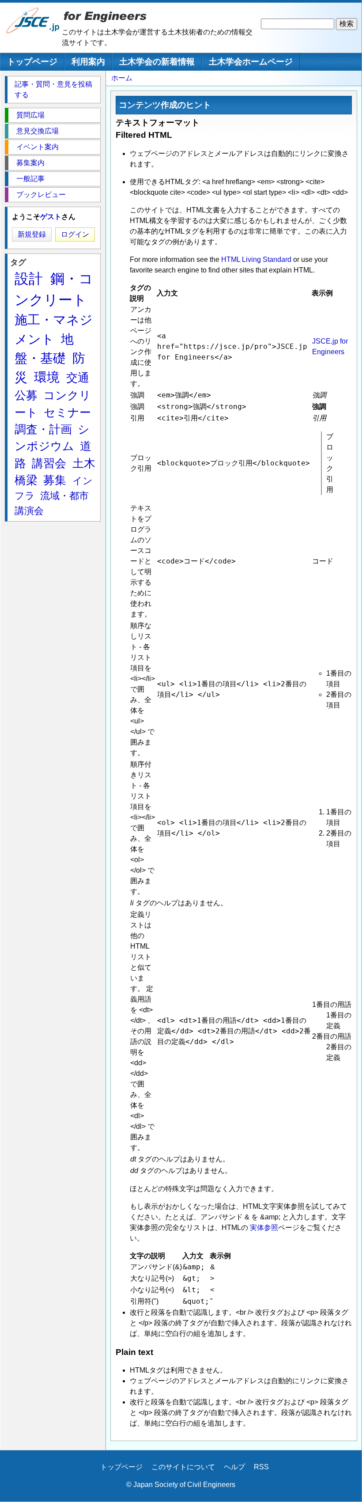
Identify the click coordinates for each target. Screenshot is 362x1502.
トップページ (32, 61)
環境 (47, 377)
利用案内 (88, 61)
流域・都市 (64, 495)
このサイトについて (183, 1467)
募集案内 (30, 162)
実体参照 (264, 1227)
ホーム (121, 78)
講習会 (49, 463)
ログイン (75, 234)
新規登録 (32, 234)
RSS (261, 1467)
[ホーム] (33, 31)
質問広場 (30, 115)
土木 (83, 463)
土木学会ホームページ (251, 61)
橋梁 (26, 480)
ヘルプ (234, 1467)
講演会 (29, 510)
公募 (26, 395)
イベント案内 (37, 147)
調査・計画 (43, 429)
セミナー (67, 412)
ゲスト (50, 216)
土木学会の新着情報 (157, 61)
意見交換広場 (37, 131)
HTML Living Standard (256, 259)
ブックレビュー (41, 194)
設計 (29, 279)
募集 (54, 480)
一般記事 (30, 178)
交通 (77, 377)
